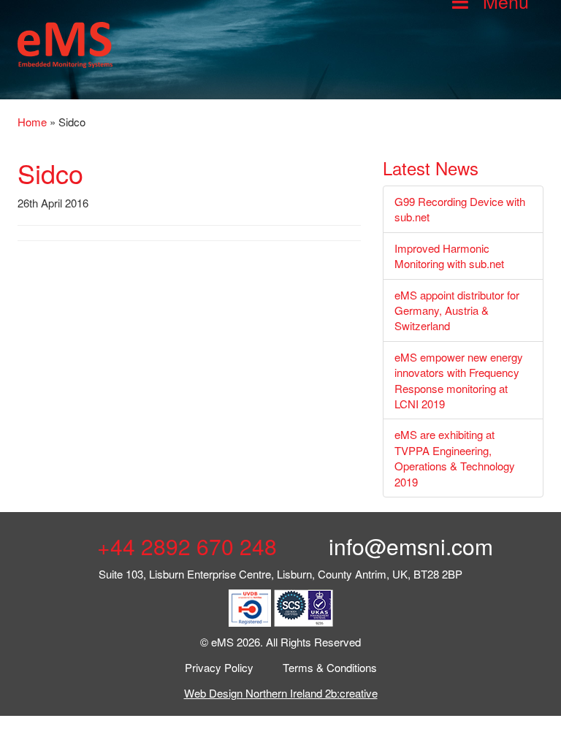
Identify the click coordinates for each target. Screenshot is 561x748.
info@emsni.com (408, 546)
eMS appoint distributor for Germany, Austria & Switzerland (456, 310)
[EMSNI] (65, 42)
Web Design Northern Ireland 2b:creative (281, 693)
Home (32, 121)
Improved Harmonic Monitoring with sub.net (449, 255)
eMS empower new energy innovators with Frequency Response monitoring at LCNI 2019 (458, 380)
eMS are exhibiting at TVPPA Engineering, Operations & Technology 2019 (454, 458)
